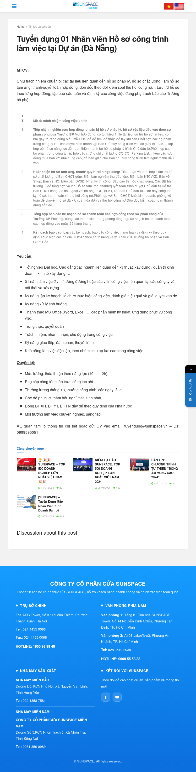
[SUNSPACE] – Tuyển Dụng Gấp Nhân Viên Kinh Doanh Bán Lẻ (50, 503)
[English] (179, 6)
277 (174, 483)
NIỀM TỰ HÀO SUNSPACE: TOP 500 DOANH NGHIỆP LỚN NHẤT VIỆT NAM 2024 (107, 471)
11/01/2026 (47, 487)
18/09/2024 (47, 516)
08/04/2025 (104, 487)
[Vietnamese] (169, 6)
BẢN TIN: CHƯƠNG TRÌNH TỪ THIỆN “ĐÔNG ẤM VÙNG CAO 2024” (164, 469)
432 (117, 487)
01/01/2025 (160, 483)
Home (21, 26)
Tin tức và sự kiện (39, 26)
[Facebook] (105, 697)
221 (61, 487)
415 (61, 516)
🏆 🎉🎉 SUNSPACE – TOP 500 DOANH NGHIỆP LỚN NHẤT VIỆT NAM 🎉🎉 (51, 471)
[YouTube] (117, 697)
